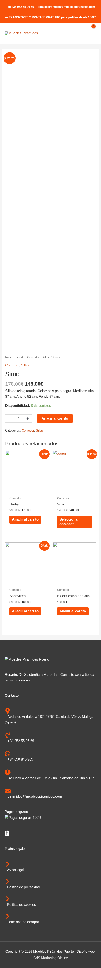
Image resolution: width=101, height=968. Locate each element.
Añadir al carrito (55, 418)
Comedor (33, 357)
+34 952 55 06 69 (23, 6)
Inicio (8, 357)
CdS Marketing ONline (50, 958)
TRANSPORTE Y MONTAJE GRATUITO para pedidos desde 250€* (52, 17)
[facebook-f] (7, 833)
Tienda (19, 357)
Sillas (46, 357)
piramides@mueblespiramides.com (71, 6)
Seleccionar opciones (69, 521)
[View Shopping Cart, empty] (91, 33)
